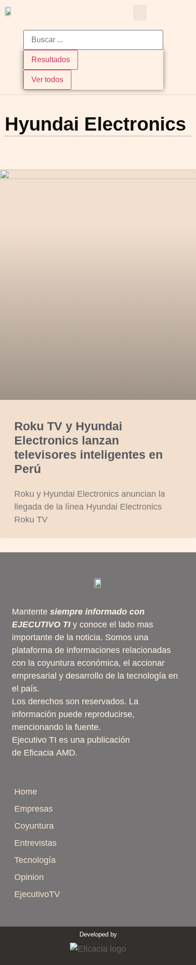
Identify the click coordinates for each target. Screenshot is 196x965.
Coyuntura (34, 826)
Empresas (33, 809)
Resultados (50, 60)
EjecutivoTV (37, 894)
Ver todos (47, 80)
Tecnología (35, 860)
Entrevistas (35, 843)
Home (25, 791)
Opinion (29, 877)
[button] (140, 12)
